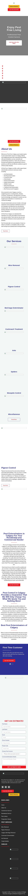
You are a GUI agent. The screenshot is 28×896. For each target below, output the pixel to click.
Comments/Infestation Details (9, 756)
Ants (14, 350)
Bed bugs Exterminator (14, 308)
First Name (4, 724)
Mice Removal (14, 265)
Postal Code (5, 745)
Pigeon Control (14, 287)
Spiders (14, 372)
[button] (14, 12)
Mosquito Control (14, 393)
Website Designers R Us (19, 893)
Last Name (4, 729)
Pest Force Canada (16, 892)
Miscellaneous (14, 414)
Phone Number (5, 740)
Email (3, 734)
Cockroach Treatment (14, 329)
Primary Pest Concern (7, 751)
